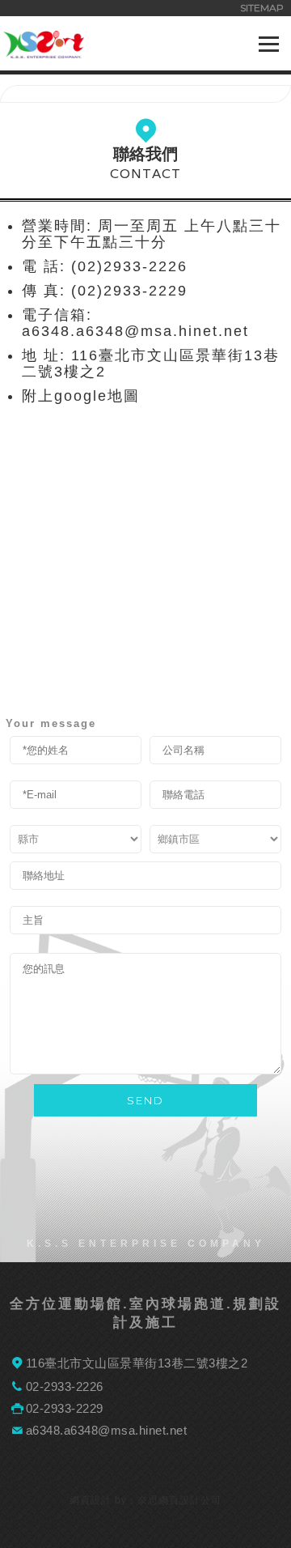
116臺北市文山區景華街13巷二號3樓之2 (137, 1363)
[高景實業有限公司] (43, 52)
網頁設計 (91, 1500)
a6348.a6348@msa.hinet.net (107, 1430)
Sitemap (262, 8)
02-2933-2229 (64, 1408)
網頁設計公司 (189, 1500)
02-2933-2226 (64, 1386)
